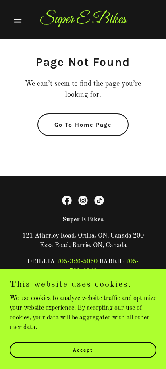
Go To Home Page (83, 124)
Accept (83, 349)
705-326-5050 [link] (77, 262)
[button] (21, 19)
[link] (83, 21)
